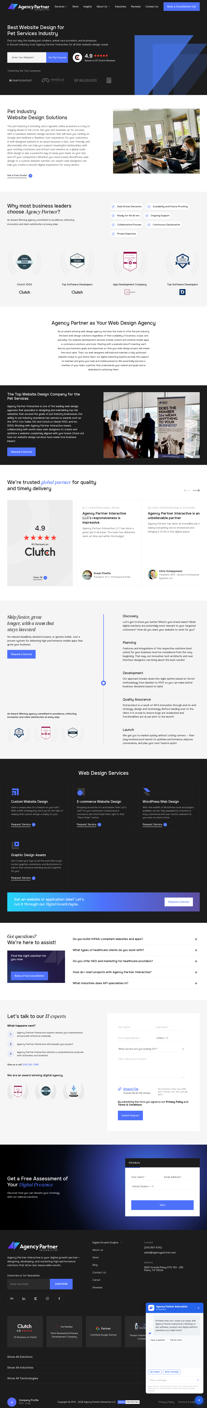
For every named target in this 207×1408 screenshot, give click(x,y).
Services (60, 6)
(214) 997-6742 (153, 1247)
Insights (87, 6)
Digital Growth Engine (105, 1242)
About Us (102, 6)
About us (97, 1250)
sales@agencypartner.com (160, 1252)
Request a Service (21, 451)
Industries (120, 6)
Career (96, 1280)
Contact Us (151, 6)
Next (162, 1205)
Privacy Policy (174, 1101)
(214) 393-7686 (30, 1064)
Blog (95, 1265)
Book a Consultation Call (181, 6)
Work (75, 6)
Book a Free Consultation (29, 975)
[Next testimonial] (196, 490)
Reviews (136, 6)
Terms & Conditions (189, 1402)
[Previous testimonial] (187, 490)
